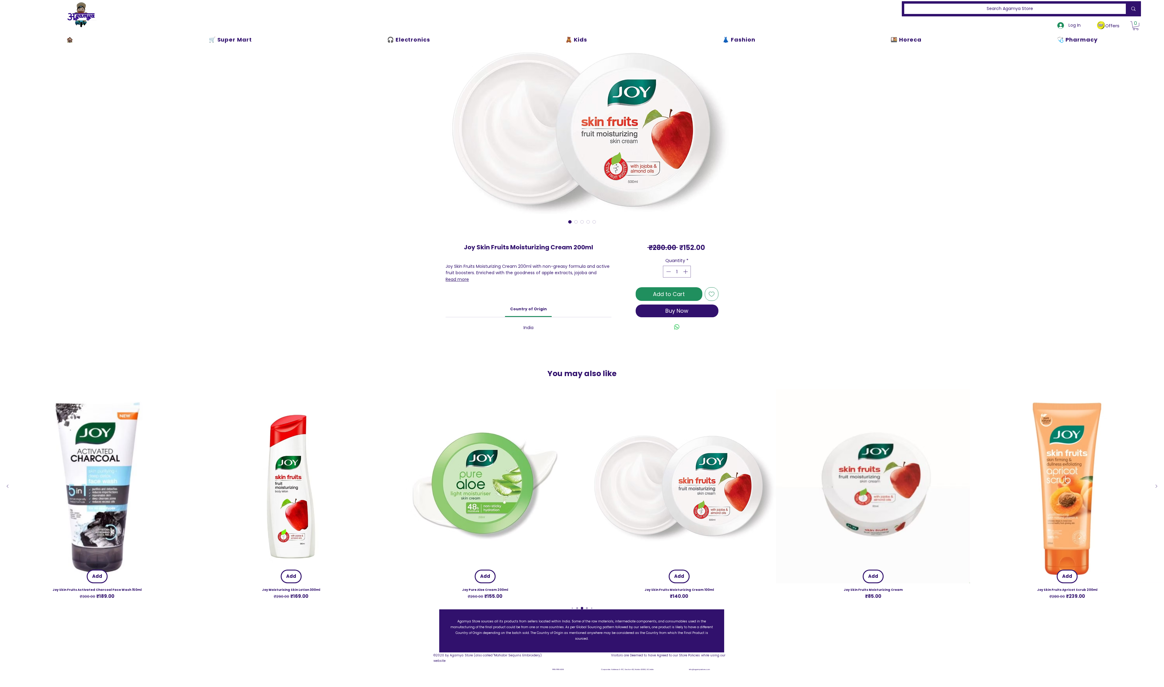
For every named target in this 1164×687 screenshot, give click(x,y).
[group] (582, 494)
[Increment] (686, 271)
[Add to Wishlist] (711, 294)
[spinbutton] (677, 271)
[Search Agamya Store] (1132, 9)
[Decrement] (668, 271)
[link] (528, 309)
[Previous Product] (7, 486)
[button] (1135, 25)
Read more (457, 279)
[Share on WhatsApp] (677, 327)
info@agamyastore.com (699, 669)
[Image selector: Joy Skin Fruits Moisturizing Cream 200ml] (570, 222)
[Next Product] (1156, 486)
